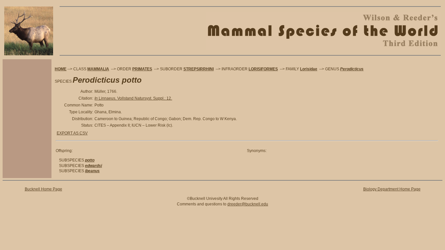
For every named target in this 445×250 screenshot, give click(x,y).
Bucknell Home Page (43, 189)
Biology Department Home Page (392, 189)
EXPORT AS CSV (72, 133)
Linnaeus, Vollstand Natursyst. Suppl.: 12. (133, 98)
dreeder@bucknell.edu (247, 204)
